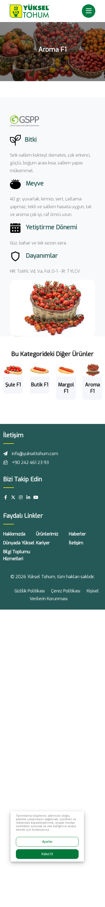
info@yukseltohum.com (35, 453)
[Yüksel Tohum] (29, 10)
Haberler (77, 534)
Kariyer (43, 543)
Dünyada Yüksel (18, 543)
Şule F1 (13, 384)
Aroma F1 (92, 387)
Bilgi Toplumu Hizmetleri (16, 555)
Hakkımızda (14, 534)
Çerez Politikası (65, 591)
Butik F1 (39, 384)
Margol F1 (66, 387)
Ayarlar (47, 842)
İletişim (76, 543)
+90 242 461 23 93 (30, 462)
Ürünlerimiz (47, 534)
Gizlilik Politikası (30, 591)
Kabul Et (47, 854)
